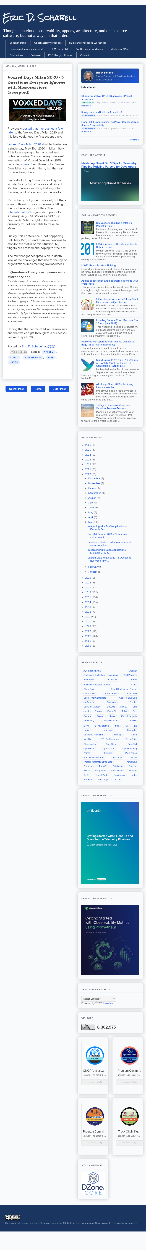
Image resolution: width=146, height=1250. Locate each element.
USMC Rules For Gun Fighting (98, 265)
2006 (88, 641)
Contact (84, 55)
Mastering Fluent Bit (93, 734)
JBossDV (132, 720)
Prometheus (131, 762)
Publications (16, 55)
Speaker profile (18, 42)
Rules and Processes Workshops (87, 42)
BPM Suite (89, 679)
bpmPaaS (112, 679)
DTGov (123, 707)
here (26, 164)
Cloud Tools (131, 693)
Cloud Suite (111, 693)
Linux (86, 730)
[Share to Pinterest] (25, 352)
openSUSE (108, 748)
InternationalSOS (19, 212)
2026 (88, 445)
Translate (108, 1003)
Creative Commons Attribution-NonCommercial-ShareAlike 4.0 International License (88, 1223)
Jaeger (100, 716)
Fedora (98, 711)
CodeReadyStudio (128, 698)
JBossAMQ (89, 720)
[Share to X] (18, 352)
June (91, 507)
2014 (88, 602)
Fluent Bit (111, 711)
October (93, 488)
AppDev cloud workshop (89, 49)
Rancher (133, 766)
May (91, 512)
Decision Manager (92, 707)
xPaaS (116, 779)
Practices (117, 757)
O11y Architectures (110, 739)
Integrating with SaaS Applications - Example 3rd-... (107, 528)
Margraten (132, 730)
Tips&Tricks (119, 775)
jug (135, 726)
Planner (108, 753)
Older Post (59, 388)
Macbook (108, 730)
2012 (88, 611)
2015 (88, 597)
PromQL (103, 766)
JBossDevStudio (111, 720)
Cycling (133, 702)
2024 (88, 454)
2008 (88, 631)
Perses (87, 753)
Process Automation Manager (98, 762)
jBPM (86, 726)
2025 (88, 449)
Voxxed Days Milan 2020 (24, 144)
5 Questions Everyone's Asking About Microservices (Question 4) (117, 300)
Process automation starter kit (26, 49)
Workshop (86, 106)
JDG (126, 726)
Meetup (118, 734)
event (86, 711)
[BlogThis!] (15, 352)
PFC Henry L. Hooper (60, 55)
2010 (88, 621)
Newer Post (16, 388)
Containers (112, 702)
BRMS (134, 679)
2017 (88, 587)
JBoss (14, 362)
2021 (88, 469)
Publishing (118, 766)
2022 (88, 464)
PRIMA (134, 757)
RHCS (87, 770)
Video (134, 775)
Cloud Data (89, 689)
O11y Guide (131, 739)
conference (33, 357)
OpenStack (89, 748)
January (93, 571)
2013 (88, 607)
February (93, 566)
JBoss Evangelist (129, 716)
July (90, 502)
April (91, 517)
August (92, 497)
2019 (88, 577)
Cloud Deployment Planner (124, 689)
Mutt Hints (88, 739)
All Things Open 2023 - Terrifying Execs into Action (114, 386)
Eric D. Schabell (39, 17)
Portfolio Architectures (94, 757)
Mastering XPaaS (120, 49)
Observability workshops (48, 42)
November (94, 483)
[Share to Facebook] (22, 352)
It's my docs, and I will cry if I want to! (101, 112)
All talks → (134, 139)
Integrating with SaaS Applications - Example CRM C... (107, 551)
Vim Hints (88, 779)
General (87, 716)
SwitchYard (101, 775)
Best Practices (130, 675)
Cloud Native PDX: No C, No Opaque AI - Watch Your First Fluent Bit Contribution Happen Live (117, 362)
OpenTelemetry (129, 748)
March (92, 522)
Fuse (50, 357)
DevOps (111, 707)
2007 (88, 636)
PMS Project (131, 753)
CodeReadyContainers (95, 698)
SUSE (86, 775)
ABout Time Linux (92, 671)
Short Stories (117, 770)
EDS (135, 707)
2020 (88, 474)
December (94, 478)
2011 (88, 616)
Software (36, 55)
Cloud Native (90, 693)
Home (38, 388)
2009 (88, 626)
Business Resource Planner (97, 684)
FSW (124, 711)
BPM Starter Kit (59, 49)
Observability (90, 744)
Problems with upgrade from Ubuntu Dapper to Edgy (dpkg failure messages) (107, 343)
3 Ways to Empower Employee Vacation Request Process (113, 407)
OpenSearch (112, 744)
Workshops (103, 779)
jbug (117, 726)
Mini (135, 734)
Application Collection (94, 675)
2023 (88, 459)
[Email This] (12, 352)
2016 (88, 592)
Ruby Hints (100, 770)
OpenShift (132, 744)
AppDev (48, 352)
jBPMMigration (102, 726)
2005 (88, 645)
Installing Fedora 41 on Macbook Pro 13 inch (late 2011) (117, 322)
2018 (88, 582)
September (94, 492)
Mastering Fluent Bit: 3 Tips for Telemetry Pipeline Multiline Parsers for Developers (109, 165)
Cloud (14, 357)
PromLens (88, 766)
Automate (114, 675)
